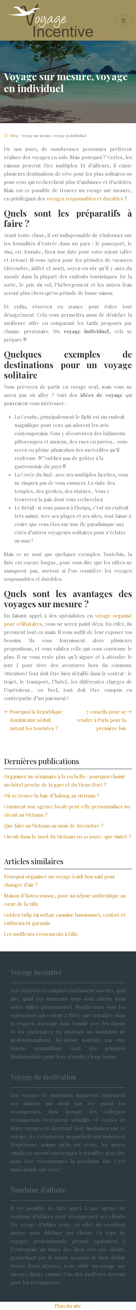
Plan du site (68, 1305)
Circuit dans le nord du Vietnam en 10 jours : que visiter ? (67, 836)
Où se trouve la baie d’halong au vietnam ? (51, 795)
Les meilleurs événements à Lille (41, 934)
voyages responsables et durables (85, 198)
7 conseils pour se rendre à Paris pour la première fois (101, 719)
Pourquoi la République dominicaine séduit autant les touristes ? (36, 719)
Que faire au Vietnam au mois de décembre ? (53, 825)
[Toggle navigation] (123, 20)
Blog (14, 135)
